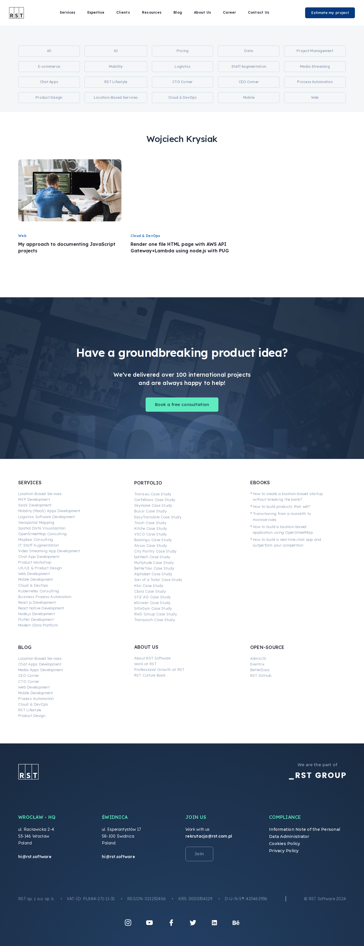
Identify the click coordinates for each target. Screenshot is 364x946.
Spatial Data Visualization (42, 528)
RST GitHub (261, 675)
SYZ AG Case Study (152, 597)
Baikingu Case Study (153, 539)
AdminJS (258, 658)
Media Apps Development (40, 669)
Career (229, 12)
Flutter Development (36, 619)
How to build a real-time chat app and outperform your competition (287, 542)
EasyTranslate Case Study (157, 517)
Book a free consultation (182, 404)
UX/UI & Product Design (40, 568)
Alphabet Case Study (153, 574)
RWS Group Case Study (155, 614)
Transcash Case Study (154, 619)
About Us (202, 12)
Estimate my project (330, 12)
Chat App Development (38, 556)
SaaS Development (34, 505)
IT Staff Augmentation (38, 545)
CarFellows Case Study (154, 499)
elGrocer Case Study (152, 602)
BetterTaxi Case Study (154, 568)
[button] (67, 12)
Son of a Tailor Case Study (158, 579)
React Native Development (41, 608)
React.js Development (37, 602)
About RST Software (152, 658)
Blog (177, 12)
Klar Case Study (149, 585)
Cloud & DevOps (33, 585)
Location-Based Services (40, 493)
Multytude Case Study (154, 562)
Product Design (32, 715)
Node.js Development (36, 613)
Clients (123, 12)
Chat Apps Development (39, 664)
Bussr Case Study (150, 511)
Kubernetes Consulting (38, 591)
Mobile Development (35, 579)
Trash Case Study (150, 522)
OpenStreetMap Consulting (42, 533)
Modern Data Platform (38, 625)
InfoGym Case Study (153, 608)
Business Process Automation (44, 596)
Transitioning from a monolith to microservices (282, 516)
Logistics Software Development (46, 516)
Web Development (34, 573)
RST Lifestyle (29, 710)
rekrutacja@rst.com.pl (208, 836)
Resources (152, 12)
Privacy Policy (284, 850)
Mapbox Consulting (35, 539)
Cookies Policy (284, 843)
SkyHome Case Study (153, 505)
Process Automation (36, 698)
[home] (16, 12)
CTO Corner (29, 681)
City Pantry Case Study (155, 551)
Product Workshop (34, 562)
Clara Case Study (150, 591)
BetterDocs (260, 669)
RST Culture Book (150, 675)
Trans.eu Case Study (152, 494)
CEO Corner (28, 675)
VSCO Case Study (150, 534)
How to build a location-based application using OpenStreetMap (283, 529)
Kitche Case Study (150, 528)
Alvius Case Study (150, 545)
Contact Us (259, 12)
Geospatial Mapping (36, 522)
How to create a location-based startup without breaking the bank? (288, 496)
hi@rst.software (34, 856)
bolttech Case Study (152, 557)
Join (199, 853)
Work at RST (145, 663)
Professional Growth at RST (159, 669)
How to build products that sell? (281, 506)
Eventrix (257, 664)
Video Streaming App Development (49, 551)
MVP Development (34, 499)
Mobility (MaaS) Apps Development (49, 510)
